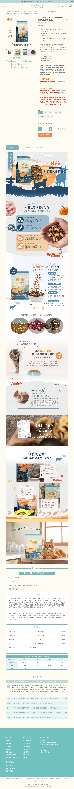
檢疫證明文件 (9, 765)
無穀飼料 (14, 64)
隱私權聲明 (9, 752)
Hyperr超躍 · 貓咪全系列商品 (49, 11)
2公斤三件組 (48, 112)
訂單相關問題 (27, 746)
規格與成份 (26, 147)
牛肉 (25, 64)
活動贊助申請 (9, 771)
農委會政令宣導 (10, 768)
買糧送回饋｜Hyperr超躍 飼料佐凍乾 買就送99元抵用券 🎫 (53, 30)
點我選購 (62, 81)
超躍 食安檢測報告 (11, 755)
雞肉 (20, 64)
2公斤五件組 (58, 112)
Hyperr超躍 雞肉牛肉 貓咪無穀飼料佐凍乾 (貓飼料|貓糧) (21, 13)
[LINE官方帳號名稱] (45, 751)
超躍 (22, 67)
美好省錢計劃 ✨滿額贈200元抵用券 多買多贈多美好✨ (53, 39)
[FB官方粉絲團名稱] (41, 751)
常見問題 (40, 147)
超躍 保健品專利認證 (12, 757)
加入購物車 (46, 134)
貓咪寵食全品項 (14, 11)
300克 (50, 116)
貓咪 (27, 67)
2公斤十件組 (42, 116)
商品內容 (12, 147)
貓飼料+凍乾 (15, 67)
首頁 (7, 11)
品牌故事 (8, 740)
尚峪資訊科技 (40, 781)
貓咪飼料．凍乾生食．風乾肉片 (30, 11)
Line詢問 (62, 129)
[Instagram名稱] (49, 751)
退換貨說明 (26, 755)
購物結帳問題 (27, 743)
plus (50, 129)
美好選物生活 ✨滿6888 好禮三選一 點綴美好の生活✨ (53, 34)
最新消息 (8, 743)
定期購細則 (26, 749)
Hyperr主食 (21, 61)
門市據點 (8, 746)
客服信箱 (25, 757)
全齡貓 (14, 61)
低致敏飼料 (29, 61)
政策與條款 (26, 752)
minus (40, 129)
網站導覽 (8, 749)
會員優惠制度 (27, 740)
